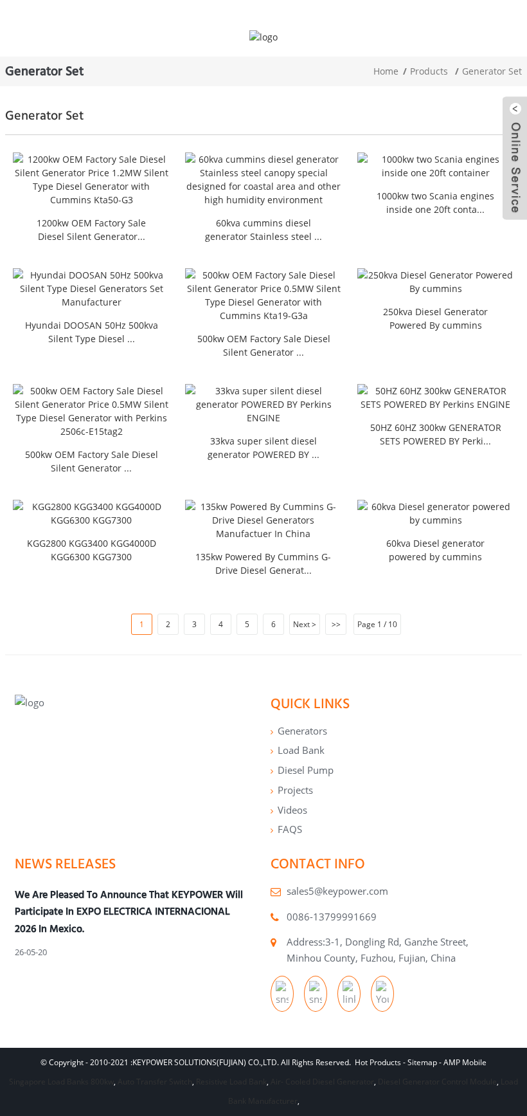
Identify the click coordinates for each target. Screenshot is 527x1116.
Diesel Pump (306, 770)
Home (385, 71)
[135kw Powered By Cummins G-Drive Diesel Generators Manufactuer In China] (263, 520)
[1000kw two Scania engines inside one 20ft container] (435, 165)
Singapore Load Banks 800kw (61, 1081)
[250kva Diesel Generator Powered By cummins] (435, 281)
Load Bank (301, 750)
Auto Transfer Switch (155, 1081)
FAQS (290, 829)
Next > (304, 624)
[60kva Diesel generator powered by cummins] (435, 513)
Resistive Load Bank (231, 1081)
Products (429, 71)
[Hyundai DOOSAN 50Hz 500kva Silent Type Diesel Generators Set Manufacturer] (91, 288)
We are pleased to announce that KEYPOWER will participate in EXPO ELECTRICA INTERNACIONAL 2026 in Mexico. (129, 911)
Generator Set (492, 71)
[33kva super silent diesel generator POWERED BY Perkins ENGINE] (263, 404)
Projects (295, 789)
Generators (302, 730)
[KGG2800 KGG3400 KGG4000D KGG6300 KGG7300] (91, 513)
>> (336, 624)
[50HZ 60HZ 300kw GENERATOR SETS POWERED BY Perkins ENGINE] (435, 397)
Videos (292, 809)
